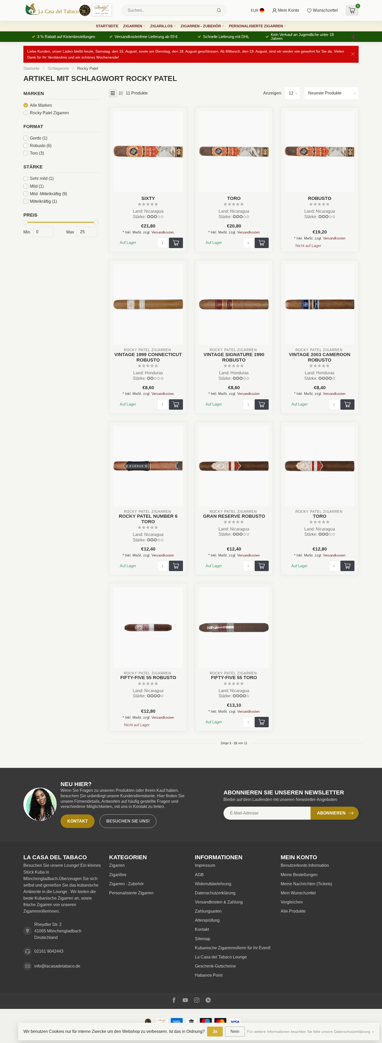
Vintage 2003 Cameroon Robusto (319, 357)
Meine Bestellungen (299, 875)
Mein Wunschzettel (298, 893)
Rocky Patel (87, 68)
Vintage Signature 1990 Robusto (233, 357)
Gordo (38, 138)
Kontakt (77, 821)
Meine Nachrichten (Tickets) (306, 884)
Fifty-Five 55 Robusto (148, 677)
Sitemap (202, 939)
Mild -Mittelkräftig (48, 193)
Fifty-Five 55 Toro (234, 677)
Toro (37, 153)
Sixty (148, 198)
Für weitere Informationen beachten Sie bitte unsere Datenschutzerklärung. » (310, 1031)
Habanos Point (208, 975)
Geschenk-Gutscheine (215, 966)
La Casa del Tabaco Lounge (221, 957)
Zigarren (132, 26)
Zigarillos (161, 26)
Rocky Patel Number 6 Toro (148, 519)
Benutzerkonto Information (305, 865)
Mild (37, 186)
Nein (234, 1031)
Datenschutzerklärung (215, 893)
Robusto (40, 145)
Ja (215, 1031)
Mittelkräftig (43, 201)
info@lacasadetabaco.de (57, 966)
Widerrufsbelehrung (213, 884)
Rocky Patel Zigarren (49, 112)
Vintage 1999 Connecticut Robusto (148, 357)
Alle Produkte (293, 911)
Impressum (205, 865)
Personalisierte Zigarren (256, 26)
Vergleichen (292, 902)
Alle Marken (41, 105)
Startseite (107, 26)
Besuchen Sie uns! (128, 821)
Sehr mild (42, 178)
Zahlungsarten (208, 911)
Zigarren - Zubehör (201, 26)
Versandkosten (163, 232)
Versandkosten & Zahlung (219, 902)
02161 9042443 (48, 951)
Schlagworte (58, 68)
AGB (199, 875)
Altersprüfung (207, 920)
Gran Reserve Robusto (234, 516)
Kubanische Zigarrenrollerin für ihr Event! (233, 948)
